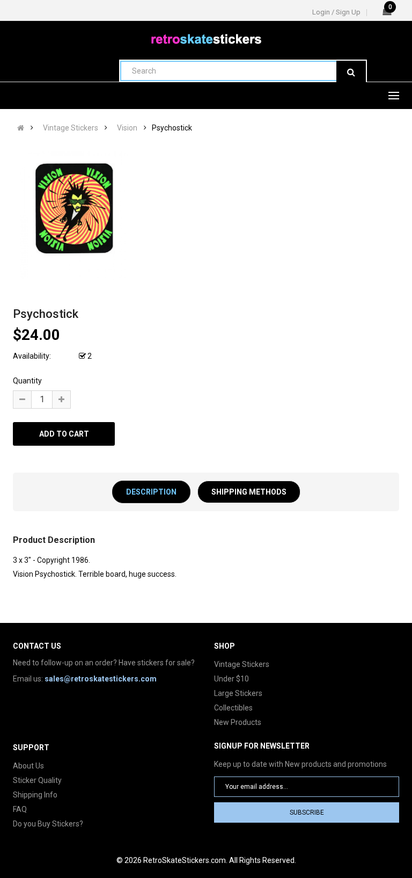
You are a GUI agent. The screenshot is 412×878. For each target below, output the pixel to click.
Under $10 (231, 678)
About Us (28, 765)
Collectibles (233, 707)
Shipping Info (35, 794)
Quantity (27, 380)
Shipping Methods (248, 492)
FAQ (20, 809)
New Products (237, 722)
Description (151, 492)
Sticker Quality (37, 780)
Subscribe (307, 812)
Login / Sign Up (336, 12)
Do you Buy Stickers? (48, 823)
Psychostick (172, 128)
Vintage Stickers (70, 128)
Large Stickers (238, 693)
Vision (127, 128)
